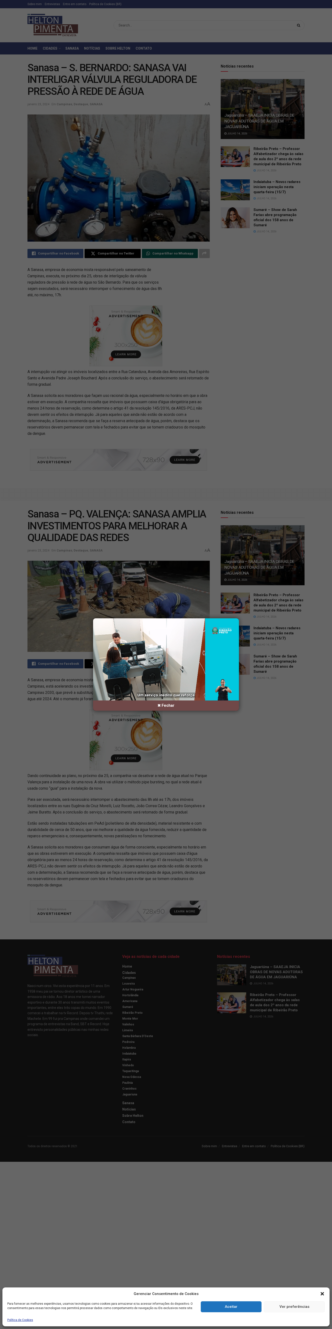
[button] (322, 1293)
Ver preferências (294, 1307)
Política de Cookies (20, 1320)
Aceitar (231, 1307)
